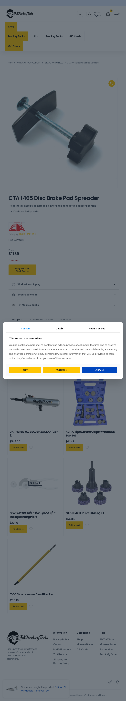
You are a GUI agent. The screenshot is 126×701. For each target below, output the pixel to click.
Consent (25, 328)
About (97, 328)
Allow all (99, 370)
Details (59, 328)
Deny (25, 370)
